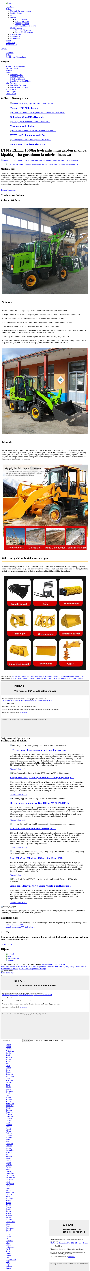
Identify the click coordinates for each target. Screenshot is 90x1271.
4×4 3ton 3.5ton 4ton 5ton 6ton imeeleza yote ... (33, 828)
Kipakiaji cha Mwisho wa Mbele (13, 966)
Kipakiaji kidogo (69, 966)
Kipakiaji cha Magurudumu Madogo (32, 969)
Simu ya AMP (61, 964)
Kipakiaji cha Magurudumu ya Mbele (40, 966)
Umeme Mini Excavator (24, 32)
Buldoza (13, 15)
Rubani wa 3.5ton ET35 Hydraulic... (28, 117)
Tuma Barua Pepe (7, 973)
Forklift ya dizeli (21, 19)
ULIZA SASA (6, 944)
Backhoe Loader (16, 13)
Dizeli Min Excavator (23, 30)
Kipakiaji (58, 966)
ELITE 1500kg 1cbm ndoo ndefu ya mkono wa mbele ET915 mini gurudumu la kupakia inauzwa (47, 678)
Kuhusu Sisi (10, 43)
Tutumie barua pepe (8, 190)
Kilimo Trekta (15, 34)
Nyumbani (9, 7)
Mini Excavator (16, 28)
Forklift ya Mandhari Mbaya (25, 26)
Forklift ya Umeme (22, 22)
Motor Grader (15, 38)
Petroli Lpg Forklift (22, 24)
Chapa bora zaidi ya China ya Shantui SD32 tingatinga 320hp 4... (42, 777)
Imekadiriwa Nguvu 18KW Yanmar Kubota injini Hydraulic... (40, 886)
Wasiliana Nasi (11, 45)
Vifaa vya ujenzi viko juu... (23, 126)
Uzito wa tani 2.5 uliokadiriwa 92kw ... (29, 144)
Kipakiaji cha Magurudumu (20, 11)
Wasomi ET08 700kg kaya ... (24, 108)
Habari (8, 41)
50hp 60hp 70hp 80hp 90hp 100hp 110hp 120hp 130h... (37, 858)
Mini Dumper (15, 36)
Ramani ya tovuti (48, 964)
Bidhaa (8, 9)
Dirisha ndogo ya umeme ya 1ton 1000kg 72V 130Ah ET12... (39, 803)
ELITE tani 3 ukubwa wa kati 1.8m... (28, 135)
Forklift (13, 17)
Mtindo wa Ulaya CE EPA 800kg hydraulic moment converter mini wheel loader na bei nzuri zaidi (48, 676)
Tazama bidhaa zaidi (18, 769)
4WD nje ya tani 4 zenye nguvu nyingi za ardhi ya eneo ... (38, 750)
